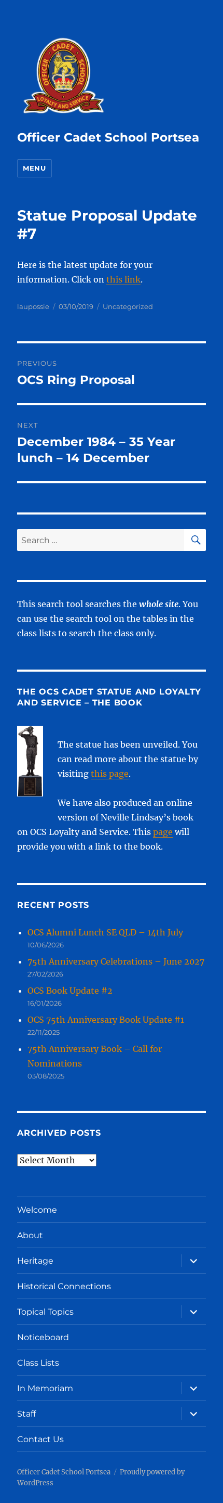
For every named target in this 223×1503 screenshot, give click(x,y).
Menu (34, 168)
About (30, 1235)
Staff (26, 1414)
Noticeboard (43, 1337)
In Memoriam (45, 1388)
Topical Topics (45, 1312)
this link (123, 279)
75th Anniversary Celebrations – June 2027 (115, 961)
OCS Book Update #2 (70, 990)
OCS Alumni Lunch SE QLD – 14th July (105, 932)
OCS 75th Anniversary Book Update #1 (105, 1019)
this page (110, 773)
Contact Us (40, 1439)
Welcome (37, 1210)
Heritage (35, 1261)
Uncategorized (128, 306)
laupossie (33, 306)
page (163, 832)
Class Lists (38, 1363)
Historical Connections (64, 1286)
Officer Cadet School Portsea (108, 137)
